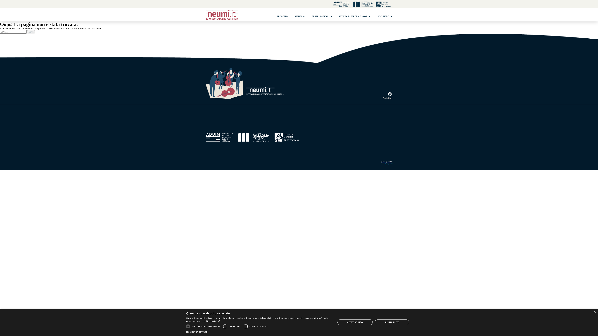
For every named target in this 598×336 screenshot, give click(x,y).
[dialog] (299, 322)
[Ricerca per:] (13, 31)
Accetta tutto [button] (355, 322)
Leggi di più (215, 321)
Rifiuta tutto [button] (392, 322)
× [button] (594, 312)
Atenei (298, 16)
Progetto (282, 16)
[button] (259, 332)
